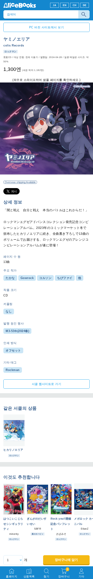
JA (54, 5)
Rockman (13, 370)
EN (64, 5)
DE (84, 5)
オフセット (13, 350)
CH (75, 5)
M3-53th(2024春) (17, 331)
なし (9, 311)
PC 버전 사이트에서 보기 (46, 27)
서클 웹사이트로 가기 (46, 384)
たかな (10, 278)
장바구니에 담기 (66, 560)
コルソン (45, 278)
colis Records (13, 45)
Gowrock (27, 278)
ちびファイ (64, 278)
